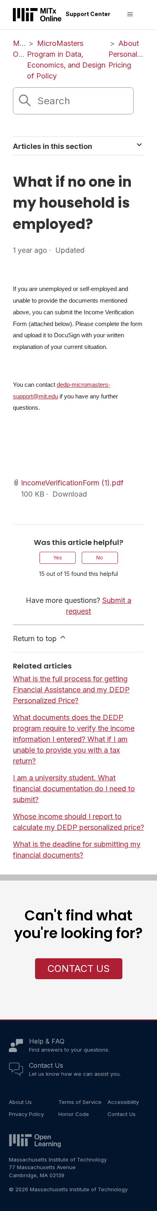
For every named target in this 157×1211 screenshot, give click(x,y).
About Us (20, 1102)
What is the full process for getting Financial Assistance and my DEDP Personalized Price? (71, 690)
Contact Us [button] (79, 968)
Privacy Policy (26, 1114)
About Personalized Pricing (129, 54)
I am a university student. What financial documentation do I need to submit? (74, 789)
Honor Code (73, 1114)
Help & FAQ (46, 1041)
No (99, 558)
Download (69, 494)
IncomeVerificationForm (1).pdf (72, 483)
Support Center (88, 13)
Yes (57, 558)
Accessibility (123, 1102)
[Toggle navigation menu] (130, 14)
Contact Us (46, 1065)
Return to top (36, 638)
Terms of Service (79, 1102)
